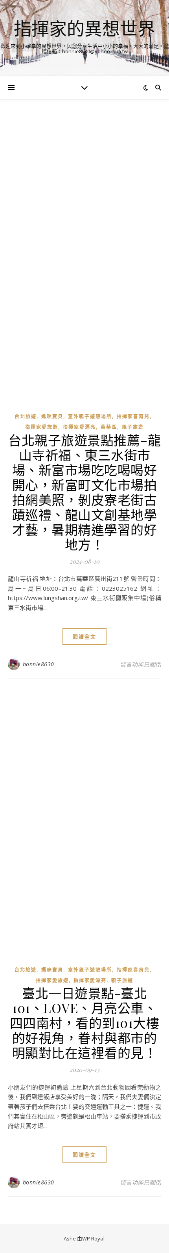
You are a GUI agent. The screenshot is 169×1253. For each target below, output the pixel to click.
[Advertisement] (84, 202)
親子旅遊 (133, 427)
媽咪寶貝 (52, 416)
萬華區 (109, 427)
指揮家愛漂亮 (79, 427)
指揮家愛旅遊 (41, 427)
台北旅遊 (26, 416)
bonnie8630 (38, 664)
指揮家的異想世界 (84, 28)
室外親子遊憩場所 (90, 416)
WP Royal (93, 1238)
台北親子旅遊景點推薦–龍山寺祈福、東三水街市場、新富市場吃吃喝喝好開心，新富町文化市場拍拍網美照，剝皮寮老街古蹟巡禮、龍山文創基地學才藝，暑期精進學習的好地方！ (84, 492)
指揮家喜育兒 (133, 416)
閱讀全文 (84, 636)
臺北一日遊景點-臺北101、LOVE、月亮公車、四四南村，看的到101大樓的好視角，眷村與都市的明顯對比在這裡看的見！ (85, 1022)
